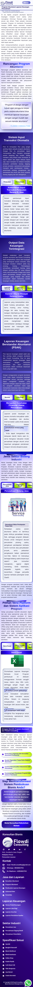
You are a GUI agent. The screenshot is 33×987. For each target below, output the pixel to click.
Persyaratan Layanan (8, 857)
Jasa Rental (9, 972)
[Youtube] (14, 849)
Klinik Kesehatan (11, 954)
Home (3, 10)
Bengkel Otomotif (11, 947)
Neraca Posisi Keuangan (13, 905)
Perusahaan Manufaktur (13, 934)
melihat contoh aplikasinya (17, 691)
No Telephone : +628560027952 (17, 871)
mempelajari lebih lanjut (16, 710)
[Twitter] (9, 849)
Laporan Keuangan (14, 901)
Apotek (8, 944)
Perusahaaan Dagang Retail (14, 930)
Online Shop (9, 958)
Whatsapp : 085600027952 (15, 868)
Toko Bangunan (10, 968)
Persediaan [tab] (20, 182)
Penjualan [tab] (7, 182)
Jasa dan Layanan (13, 877)
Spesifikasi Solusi (13, 940)
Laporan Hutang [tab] (7, 288)
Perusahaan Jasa (11, 927)
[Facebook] (25, 849)
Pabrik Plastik (10, 961)
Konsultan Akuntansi (15, 10)
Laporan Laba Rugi (11, 908)
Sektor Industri (11, 923)
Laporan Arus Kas (11, 912)
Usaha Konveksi (11, 975)
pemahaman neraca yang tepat (14, 429)
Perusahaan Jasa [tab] (7, 485)
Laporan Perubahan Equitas (14, 915)
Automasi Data (10, 891)
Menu (26, 3)
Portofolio (9, 895)
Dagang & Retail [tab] (19, 485)
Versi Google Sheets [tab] (20, 646)
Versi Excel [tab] (7, 646)
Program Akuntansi (12, 884)
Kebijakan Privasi (7, 855)
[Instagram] (3, 849)
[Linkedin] (19, 849)
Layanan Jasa (7, 10)
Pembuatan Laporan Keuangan (15, 888)
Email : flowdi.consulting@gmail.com (19, 865)
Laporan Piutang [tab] (20, 288)
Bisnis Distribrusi (11, 951)
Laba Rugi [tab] (19, 397)
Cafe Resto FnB (10, 965)
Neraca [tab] (7, 397)
